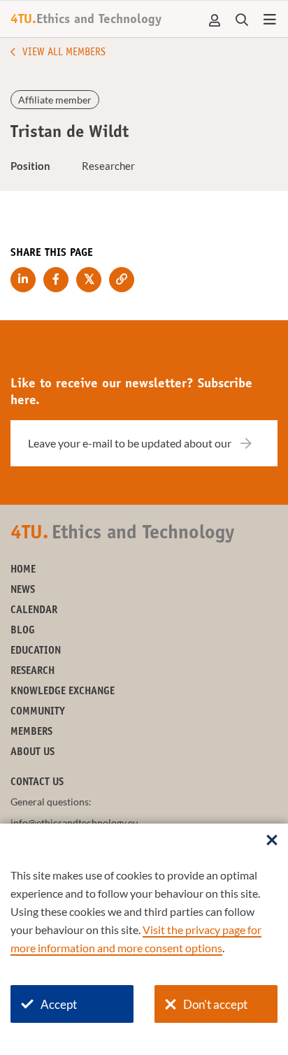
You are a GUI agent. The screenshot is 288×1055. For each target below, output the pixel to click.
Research (32, 671)
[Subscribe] (255, 443)
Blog (22, 631)
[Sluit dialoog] (272, 841)
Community (37, 712)
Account (215, 20)
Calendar (33, 610)
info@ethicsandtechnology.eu (74, 822)
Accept (59, 1004)
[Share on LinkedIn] (23, 279)
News (22, 590)
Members (31, 732)
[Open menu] (269, 20)
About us (32, 752)
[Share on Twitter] (88, 279)
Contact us (37, 782)
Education (35, 651)
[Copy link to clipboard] (121, 279)
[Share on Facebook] (56, 279)
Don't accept (215, 1004)
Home (23, 570)
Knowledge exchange (62, 692)
